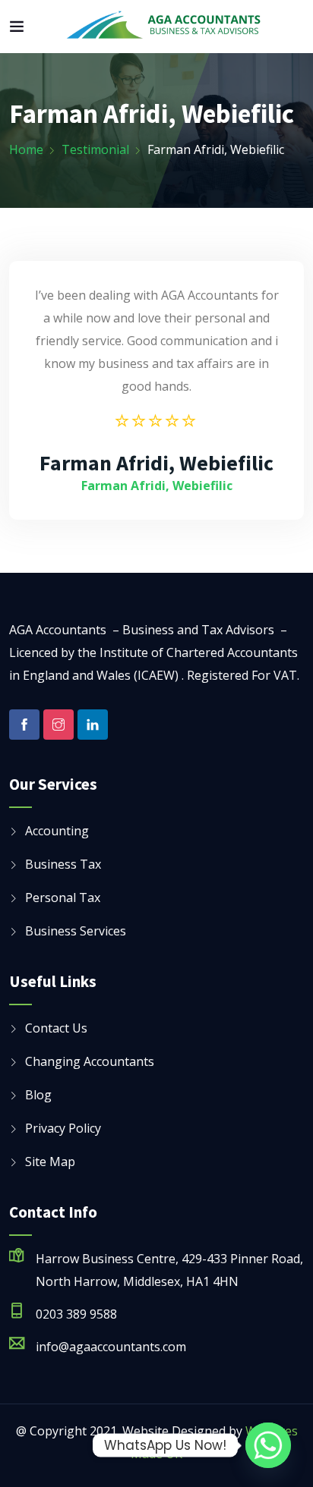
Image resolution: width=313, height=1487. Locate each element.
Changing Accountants (89, 1061)
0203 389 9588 (76, 1314)
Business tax (63, 864)
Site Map (50, 1161)
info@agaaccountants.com (111, 1346)
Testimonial (95, 149)
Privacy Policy (63, 1128)
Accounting (57, 830)
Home (26, 149)
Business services (75, 931)
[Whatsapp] (268, 1445)
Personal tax (62, 897)
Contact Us (56, 1028)
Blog (38, 1094)
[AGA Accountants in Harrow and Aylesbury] (164, 26)
